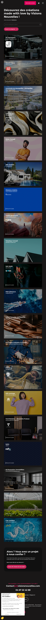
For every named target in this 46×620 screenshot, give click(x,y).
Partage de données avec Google (8, 609)
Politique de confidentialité (28, 604)
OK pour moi (19, 614)
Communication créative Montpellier (32, 606)
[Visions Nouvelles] (2, 2)
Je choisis (7, 614)
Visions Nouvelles (7, 20)
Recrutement (38, 604)
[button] (2, 618)
